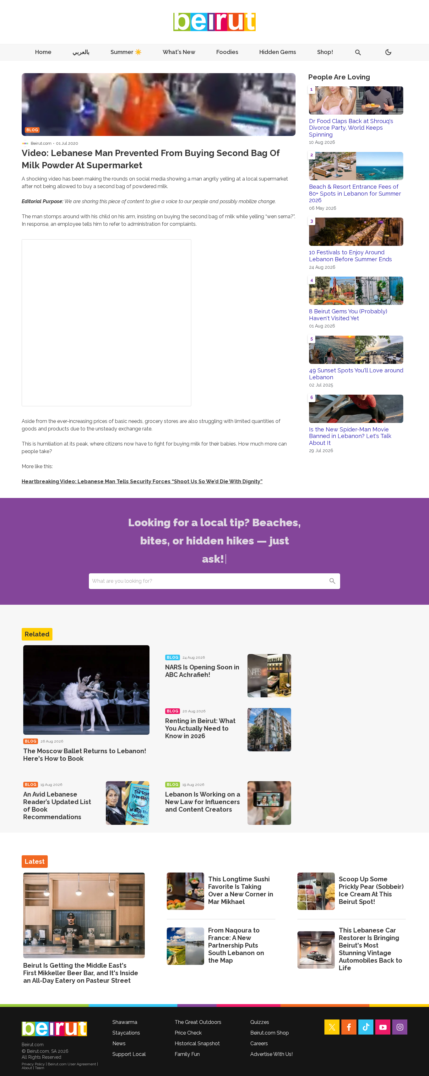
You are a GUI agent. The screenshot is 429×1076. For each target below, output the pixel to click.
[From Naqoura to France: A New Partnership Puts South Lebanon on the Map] (185, 946)
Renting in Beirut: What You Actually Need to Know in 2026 (200, 728)
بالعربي (81, 52)
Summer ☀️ (126, 52)
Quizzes (259, 1022)
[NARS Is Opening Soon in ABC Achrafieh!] (269, 676)
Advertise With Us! (271, 1054)
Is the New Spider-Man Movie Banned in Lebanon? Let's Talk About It (350, 436)
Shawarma (124, 1022)
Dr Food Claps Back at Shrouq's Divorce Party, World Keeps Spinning (351, 128)
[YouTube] (382, 1027)
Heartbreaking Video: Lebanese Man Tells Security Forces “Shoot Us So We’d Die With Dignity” (142, 481)
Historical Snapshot (197, 1043)
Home (43, 52)
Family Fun (187, 1054)
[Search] (332, 581)
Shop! (325, 52)
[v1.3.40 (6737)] (54, 1028)
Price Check (188, 1033)
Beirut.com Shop (269, 1033)
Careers (259, 1043)
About (27, 1068)
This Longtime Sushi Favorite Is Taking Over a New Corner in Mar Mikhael (240, 890)
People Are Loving (339, 77)
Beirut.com (41, 143)
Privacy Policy (33, 1064)
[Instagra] (399, 1027)
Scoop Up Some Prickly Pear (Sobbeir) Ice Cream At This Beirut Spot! (371, 890)
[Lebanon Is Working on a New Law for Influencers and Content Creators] (269, 803)
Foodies (227, 52)
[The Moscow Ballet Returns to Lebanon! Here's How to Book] (86, 690)
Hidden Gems (277, 52)
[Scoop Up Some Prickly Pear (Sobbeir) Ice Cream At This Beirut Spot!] (316, 891)
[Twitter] (331, 1027)
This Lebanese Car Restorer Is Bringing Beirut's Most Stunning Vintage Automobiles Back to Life (370, 949)
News (119, 1043)
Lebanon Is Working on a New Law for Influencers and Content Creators (202, 802)
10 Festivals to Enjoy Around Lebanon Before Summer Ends (350, 255)
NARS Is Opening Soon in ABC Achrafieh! (202, 671)
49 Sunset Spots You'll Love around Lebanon (356, 374)
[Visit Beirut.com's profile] (25, 143)
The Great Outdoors (198, 1022)
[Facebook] (348, 1027)
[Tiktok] (365, 1027)
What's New (179, 52)
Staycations (126, 1033)
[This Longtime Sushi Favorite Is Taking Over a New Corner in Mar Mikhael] (185, 891)
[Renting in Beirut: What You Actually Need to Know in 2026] (269, 729)
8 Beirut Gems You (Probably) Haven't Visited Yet (348, 315)
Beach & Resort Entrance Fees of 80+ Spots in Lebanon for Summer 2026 (355, 193)
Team (39, 1068)
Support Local (129, 1054)
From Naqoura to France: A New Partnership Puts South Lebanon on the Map (236, 945)
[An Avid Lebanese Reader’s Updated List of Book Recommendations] (127, 803)
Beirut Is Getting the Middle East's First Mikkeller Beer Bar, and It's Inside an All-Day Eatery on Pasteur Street (80, 973)
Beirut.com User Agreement (72, 1064)
